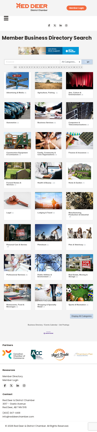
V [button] (71, 67)
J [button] (41, 67)
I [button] (39, 67)
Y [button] (79, 67)
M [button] (48, 67)
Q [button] (59, 67)
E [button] (29, 67)
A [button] (19, 67)
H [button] (37, 67)
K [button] (43, 67)
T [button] (66, 67)
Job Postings (64, 325)
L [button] (46, 67)
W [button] (74, 67)
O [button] (54, 67)
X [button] (76, 67)
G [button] (34, 67)
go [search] (88, 62)
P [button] (56, 67)
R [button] (61, 67)
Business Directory (35, 325)
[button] (81, 316)
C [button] (24, 67)
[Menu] (7, 18)
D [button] (27, 67)
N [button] (51, 67)
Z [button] (81, 67)
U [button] (69, 67)
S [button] (64, 67)
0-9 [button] (15, 67)
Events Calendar (50, 325)
